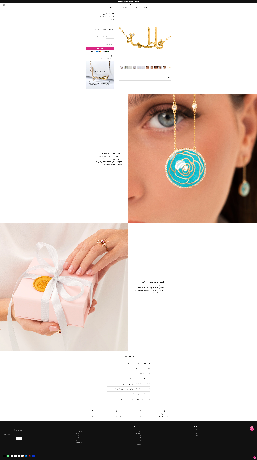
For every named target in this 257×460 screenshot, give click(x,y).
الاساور (135, 7)
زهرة (140, 442)
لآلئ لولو (139, 437)
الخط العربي (138, 444)
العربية (15, 4)
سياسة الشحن (79, 435)
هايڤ (140, 431)
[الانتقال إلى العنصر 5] (152, 67)
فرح (140, 446)
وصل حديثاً (112, 7)
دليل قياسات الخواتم (78, 433)
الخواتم (130, 7)
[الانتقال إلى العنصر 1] (169, 67)
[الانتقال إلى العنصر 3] (160, 67)
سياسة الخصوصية (78, 440)
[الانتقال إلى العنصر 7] (143, 67)
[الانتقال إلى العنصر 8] (139, 67)
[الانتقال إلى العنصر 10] (130, 67)
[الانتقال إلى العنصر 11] (126, 67)
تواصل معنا (80, 431)
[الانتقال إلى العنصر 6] (147, 67)
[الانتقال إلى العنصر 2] (164, 67)
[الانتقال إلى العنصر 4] (156, 67)
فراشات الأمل (138, 433)
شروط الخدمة (79, 442)
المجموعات (125, 7)
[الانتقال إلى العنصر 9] (134, 67)
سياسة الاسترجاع (78, 437)
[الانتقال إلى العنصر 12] (122, 67)
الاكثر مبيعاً (118, 7)
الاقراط (145, 7)
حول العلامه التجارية (78, 429)
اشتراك (19, 438)
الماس (139, 429)
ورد (140, 440)
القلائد (140, 7)
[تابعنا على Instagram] (253, 451)
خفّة (140, 435)
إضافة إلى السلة (100, 48)
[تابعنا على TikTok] (249, 451)
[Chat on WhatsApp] (254, 457)
